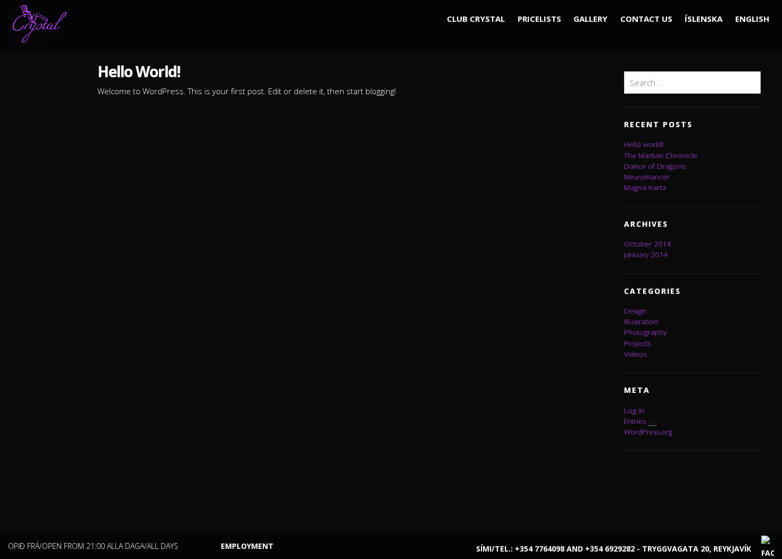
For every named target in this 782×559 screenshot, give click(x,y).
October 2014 (647, 244)
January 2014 (646, 254)
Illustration (641, 321)
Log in (634, 410)
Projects (637, 343)
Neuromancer (647, 177)
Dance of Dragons (654, 166)
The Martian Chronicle (660, 155)
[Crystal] (42, 23)
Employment (247, 546)
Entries (640, 421)
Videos (635, 354)
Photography (645, 332)
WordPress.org (648, 432)
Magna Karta (645, 187)
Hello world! (643, 144)
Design (635, 311)
